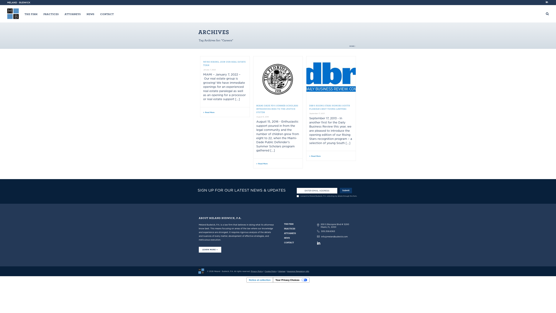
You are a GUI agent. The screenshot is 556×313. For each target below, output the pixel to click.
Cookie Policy (271, 271)
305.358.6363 (328, 231)
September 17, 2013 (316, 113)
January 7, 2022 (209, 70)
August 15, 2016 (262, 117)
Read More (209, 112)
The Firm (31, 14)
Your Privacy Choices (287, 280)
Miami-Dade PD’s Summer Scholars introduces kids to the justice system (277, 109)
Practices (51, 14)
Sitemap (281, 271)
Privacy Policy (257, 271)
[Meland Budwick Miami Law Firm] (201, 271)
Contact (107, 14)
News (90, 14)
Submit (346, 190)
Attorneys (73, 14)
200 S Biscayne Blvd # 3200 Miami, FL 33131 (335, 226)
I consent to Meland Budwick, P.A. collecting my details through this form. (328, 196)
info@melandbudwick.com (334, 236)
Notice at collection (260, 280)
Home (352, 46)
